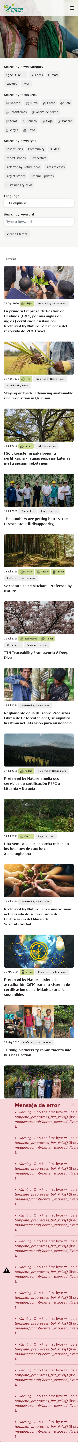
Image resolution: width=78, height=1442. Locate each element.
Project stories (15, 176)
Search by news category (23, 66)
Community (36, 149)
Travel (26, 84)
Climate (53, 75)
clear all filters (17, 234)
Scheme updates (42, 176)
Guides (54, 149)
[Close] (73, 1104)
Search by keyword (19, 214)
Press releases (55, 167)
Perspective (38, 158)
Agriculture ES (16, 75)
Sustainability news (19, 185)
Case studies (14, 149)
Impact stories (16, 158)
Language (11, 195)
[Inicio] (16, 8)
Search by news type (20, 140)
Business (37, 75)
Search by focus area (20, 94)
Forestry (11, 84)
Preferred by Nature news (23, 167)
